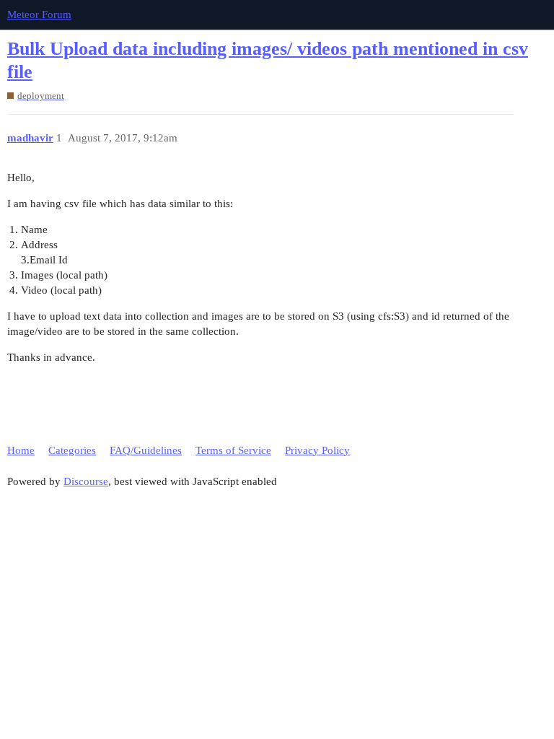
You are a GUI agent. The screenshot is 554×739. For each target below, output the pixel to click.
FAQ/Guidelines (146, 450)
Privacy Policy (317, 450)
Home (21, 450)
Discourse (85, 481)
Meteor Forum (39, 14)
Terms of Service (233, 450)
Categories (72, 450)
